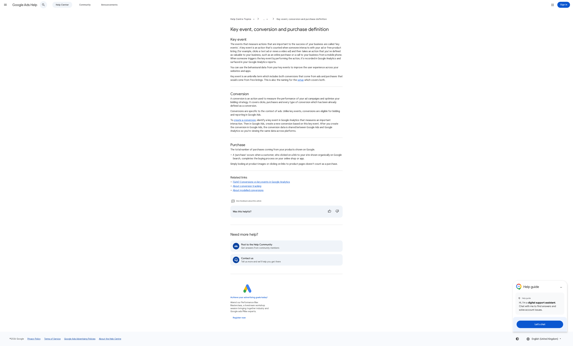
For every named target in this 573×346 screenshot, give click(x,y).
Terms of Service (52, 338)
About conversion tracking (247, 186)
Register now (239, 317)
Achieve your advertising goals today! (249, 297)
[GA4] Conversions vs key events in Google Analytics (261, 182)
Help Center (62, 4)
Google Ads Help (24, 5)
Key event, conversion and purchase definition (302, 19)
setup (301, 80)
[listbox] (544, 339)
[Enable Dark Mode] (517, 338)
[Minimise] (561, 286)
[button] (5, 4)
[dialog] (540, 306)
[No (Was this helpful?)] (337, 211)
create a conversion (245, 120)
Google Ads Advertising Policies (79, 338)
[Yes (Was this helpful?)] (329, 211)
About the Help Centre (110, 338)
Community (85, 4)
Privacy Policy (34, 338)
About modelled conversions (248, 190)
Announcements (109, 4)
